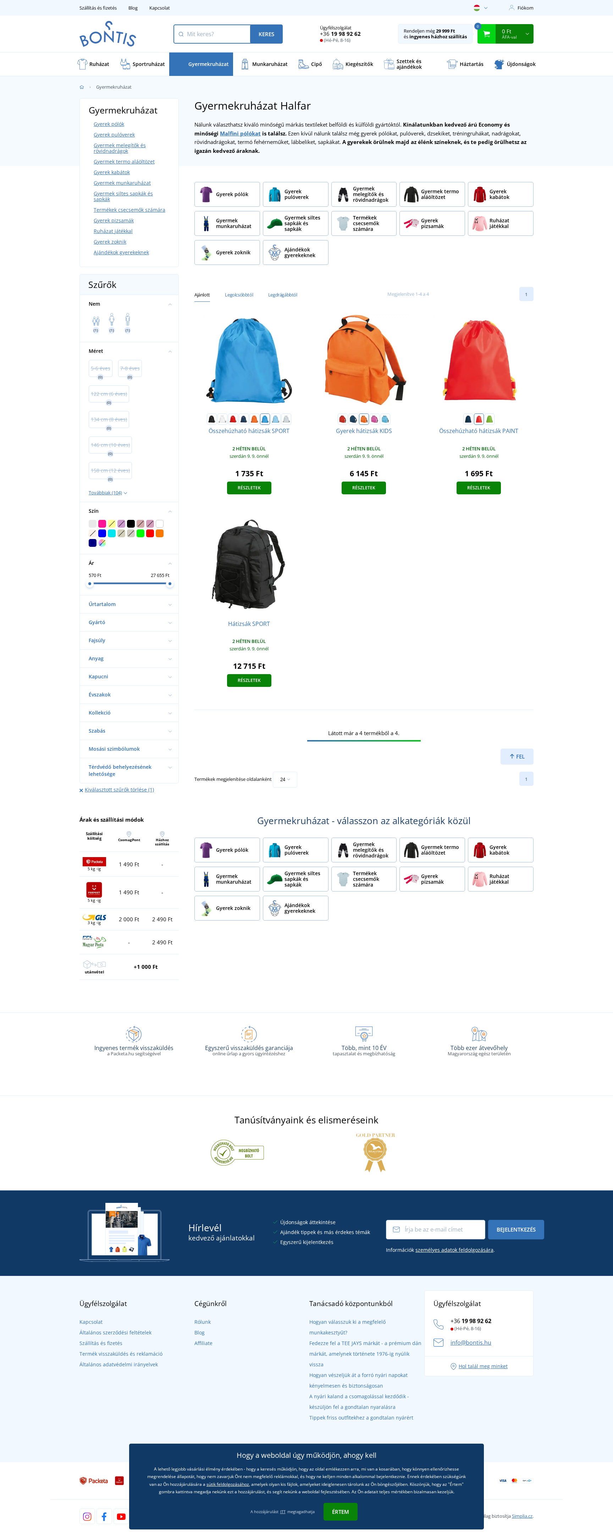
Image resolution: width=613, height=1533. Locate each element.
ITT (283, 1511)
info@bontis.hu (471, 1342)
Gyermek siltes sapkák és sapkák (123, 196)
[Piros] (233, 419)
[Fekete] (212, 419)
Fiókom (526, 8)
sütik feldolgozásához (227, 1484)
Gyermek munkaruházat (122, 182)
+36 (340, 33)
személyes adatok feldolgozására (454, 1249)
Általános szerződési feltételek (115, 1332)
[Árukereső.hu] (237, 1152)
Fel (520, 756)
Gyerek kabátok (112, 172)
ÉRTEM (340, 1511)
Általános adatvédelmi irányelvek (118, 1364)
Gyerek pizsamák (114, 220)
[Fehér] (222, 419)
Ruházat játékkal (113, 231)
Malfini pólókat (240, 133)
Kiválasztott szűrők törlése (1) (119, 789)
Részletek (249, 488)
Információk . (440, 1249)
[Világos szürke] (286, 419)
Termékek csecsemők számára (129, 209)
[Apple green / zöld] (490, 419)
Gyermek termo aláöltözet (124, 161)
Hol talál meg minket (483, 1366)
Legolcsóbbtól (239, 294)
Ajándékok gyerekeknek (121, 252)
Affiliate (203, 1343)
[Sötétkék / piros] (468, 419)
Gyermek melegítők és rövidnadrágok (120, 148)
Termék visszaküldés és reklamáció (120, 1353)
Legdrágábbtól (282, 294)
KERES (266, 34)
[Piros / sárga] (479, 419)
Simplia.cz (522, 1516)
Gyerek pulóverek (114, 134)
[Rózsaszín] (375, 419)
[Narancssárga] (254, 419)
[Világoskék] (276, 419)
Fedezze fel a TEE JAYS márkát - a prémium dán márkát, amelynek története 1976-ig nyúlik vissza (365, 1354)
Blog (133, 8)
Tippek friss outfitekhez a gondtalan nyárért (361, 1417)
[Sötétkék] (244, 419)
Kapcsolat (159, 8)
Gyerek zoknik (110, 241)
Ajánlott (202, 294)
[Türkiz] (265, 419)
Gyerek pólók (109, 124)
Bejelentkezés (516, 1229)
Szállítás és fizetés (98, 8)
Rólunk (202, 1321)
